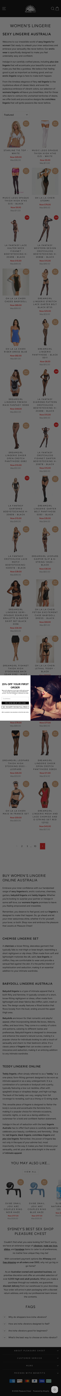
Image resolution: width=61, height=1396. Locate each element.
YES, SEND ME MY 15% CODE (15, 703)
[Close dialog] (59, 677)
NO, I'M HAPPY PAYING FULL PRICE (15, 707)
